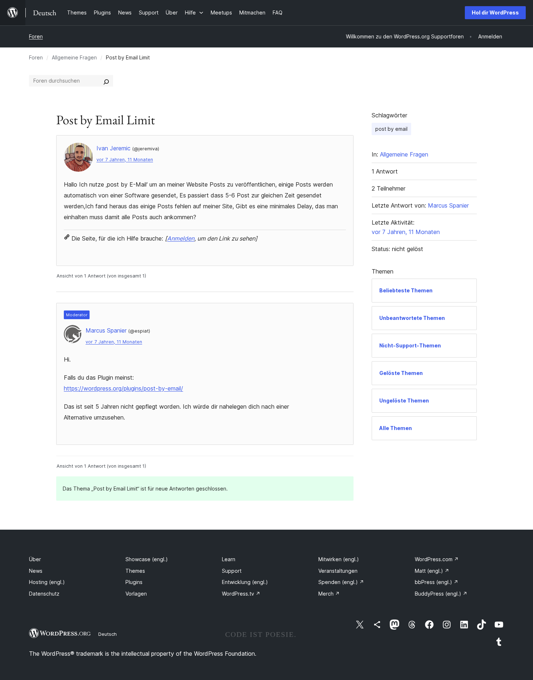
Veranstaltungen (338, 571)
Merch (329, 594)
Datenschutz (44, 594)
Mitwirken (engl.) (338, 559)
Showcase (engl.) (146, 559)
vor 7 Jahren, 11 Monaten (124, 159)
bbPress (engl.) (436, 582)
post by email (391, 129)
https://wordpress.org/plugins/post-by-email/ (123, 388)
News (35, 571)
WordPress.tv (241, 594)
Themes (135, 571)
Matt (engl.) (432, 571)
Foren (36, 36)
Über (35, 559)
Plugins (133, 582)
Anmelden (180, 238)
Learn (228, 559)
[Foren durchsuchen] (106, 81)
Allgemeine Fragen (74, 57)
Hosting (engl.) (47, 582)
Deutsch (107, 634)
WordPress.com (437, 559)
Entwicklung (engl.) (245, 582)
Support (231, 571)
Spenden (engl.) (341, 582)
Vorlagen (136, 594)
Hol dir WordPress (495, 12)
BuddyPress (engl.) (441, 594)
